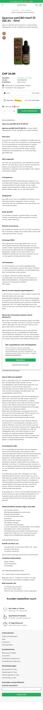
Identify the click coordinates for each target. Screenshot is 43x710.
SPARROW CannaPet (24, 78)
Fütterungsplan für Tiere (10, 675)
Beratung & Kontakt (9, 653)
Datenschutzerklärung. (13, 355)
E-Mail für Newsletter (10, 685)
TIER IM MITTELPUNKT (10, 636)
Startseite (15, 10)
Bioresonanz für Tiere (9, 669)
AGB (3, 639)
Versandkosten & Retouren (11, 661)
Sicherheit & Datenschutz (11, 658)
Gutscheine (6, 656)
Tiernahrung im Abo (9, 678)
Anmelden (21, 695)
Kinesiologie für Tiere (9, 672)
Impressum (6, 642)
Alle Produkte (26, 10)
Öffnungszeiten (7, 645)
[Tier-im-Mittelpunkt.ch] (21, 5)
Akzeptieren (20, 360)
